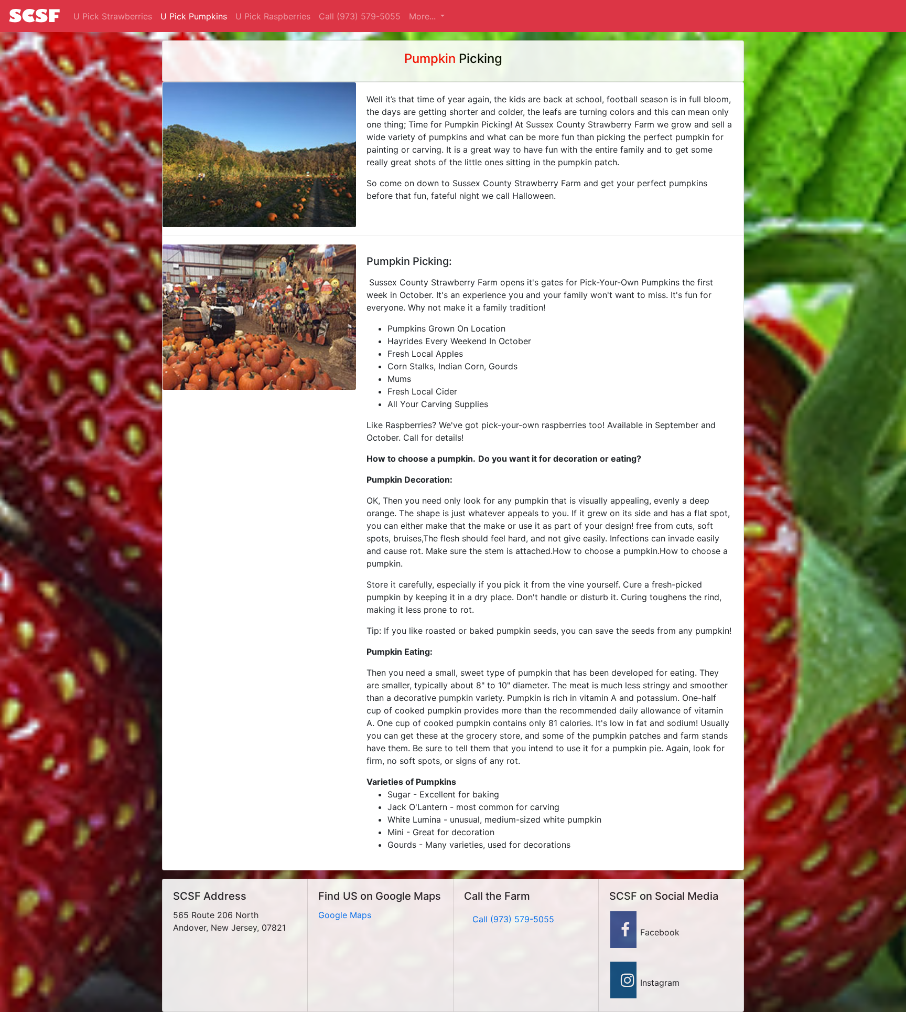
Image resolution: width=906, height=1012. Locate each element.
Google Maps (344, 915)
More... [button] (423, 16)
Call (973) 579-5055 (360, 16)
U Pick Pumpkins (193, 16)
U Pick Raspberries (272, 16)
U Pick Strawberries (112, 16)
